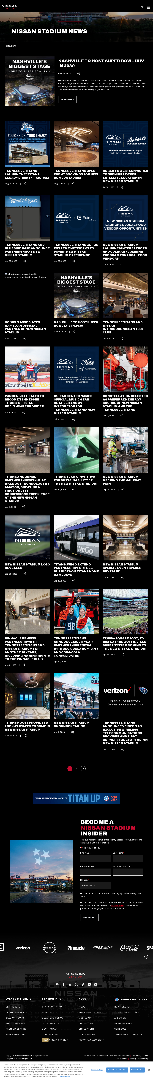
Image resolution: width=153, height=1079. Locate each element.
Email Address (87, 866)
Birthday (84, 880)
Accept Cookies (137, 1070)
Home (7, 46)
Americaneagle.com (24, 1058)
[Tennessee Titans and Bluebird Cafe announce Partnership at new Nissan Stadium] (27, 226)
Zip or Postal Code (122, 866)
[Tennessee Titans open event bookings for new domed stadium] (76, 151)
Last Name (118, 853)
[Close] (149, 1070)
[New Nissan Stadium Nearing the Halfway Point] (125, 457)
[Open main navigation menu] (148, 7)
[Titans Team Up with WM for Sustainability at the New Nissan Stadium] (76, 457)
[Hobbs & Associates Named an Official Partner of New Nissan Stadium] (27, 304)
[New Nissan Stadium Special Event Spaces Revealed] (125, 544)
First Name (85, 853)
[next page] (83, 768)
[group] (76, 947)
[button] (142, 7)
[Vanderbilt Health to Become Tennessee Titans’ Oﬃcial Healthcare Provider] (27, 378)
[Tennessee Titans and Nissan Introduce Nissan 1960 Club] (125, 304)
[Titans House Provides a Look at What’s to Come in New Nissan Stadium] (27, 702)
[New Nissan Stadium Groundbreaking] (76, 701)
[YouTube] (95, 984)
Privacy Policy (117, 905)
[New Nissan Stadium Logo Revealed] (27, 543)
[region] (76, 1070)
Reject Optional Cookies (117, 1070)
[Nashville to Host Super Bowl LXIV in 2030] (76, 300)
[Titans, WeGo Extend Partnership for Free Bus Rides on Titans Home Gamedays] (76, 546)
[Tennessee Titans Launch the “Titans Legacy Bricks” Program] (27, 151)
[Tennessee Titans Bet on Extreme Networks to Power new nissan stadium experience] (76, 226)
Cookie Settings (122, 1058)
